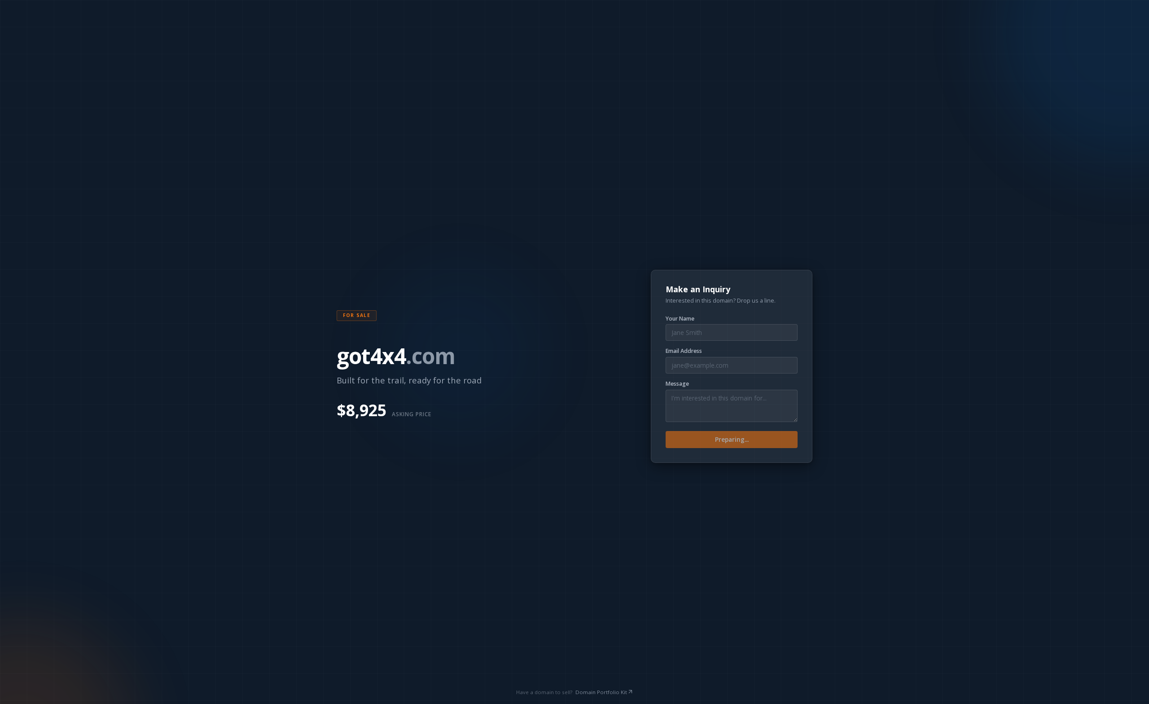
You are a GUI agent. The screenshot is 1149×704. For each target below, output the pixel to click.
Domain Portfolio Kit (601, 692)
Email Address (684, 351)
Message (677, 384)
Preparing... (732, 439)
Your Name (680, 319)
